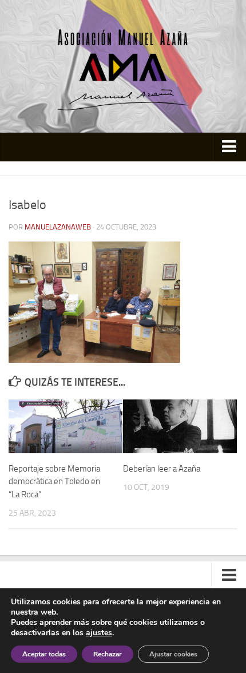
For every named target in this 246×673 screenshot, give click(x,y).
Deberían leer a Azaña (161, 469)
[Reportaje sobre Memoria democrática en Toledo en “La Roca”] (65, 426)
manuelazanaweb (58, 227)
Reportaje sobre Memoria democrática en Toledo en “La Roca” (54, 482)
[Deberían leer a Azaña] (180, 426)
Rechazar (107, 654)
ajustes (99, 633)
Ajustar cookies (173, 654)
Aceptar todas (44, 654)
